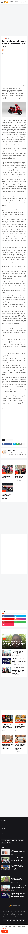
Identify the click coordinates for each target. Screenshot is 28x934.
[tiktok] (8, 624)
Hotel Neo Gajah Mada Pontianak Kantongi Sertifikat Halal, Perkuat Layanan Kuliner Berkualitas (20, 747)
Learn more (3, 928)
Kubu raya (14, 840)
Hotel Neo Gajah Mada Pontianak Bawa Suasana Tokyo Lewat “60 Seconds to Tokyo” (7, 727)
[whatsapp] (20, 622)
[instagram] (20, 619)
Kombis (3, 825)
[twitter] (20, 616)
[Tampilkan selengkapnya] (23, 444)
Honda (8, 38)
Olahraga (3, 830)
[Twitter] (14, 444)
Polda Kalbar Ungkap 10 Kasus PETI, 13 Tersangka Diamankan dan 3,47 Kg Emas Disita (18, 859)
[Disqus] (14, 554)
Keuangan (7, 840)
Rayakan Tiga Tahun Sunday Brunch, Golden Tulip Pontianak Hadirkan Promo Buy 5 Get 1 (20, 727)
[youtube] (8, 619)
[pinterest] (8, 622)
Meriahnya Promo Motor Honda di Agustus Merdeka (7, 476)
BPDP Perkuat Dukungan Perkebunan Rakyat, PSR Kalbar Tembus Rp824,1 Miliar (18, 867)
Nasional (3, 828)
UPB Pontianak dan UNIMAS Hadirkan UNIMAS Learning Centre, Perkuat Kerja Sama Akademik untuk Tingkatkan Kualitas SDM (18, 670)
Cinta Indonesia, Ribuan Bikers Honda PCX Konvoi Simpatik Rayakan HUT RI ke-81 (20, 477)
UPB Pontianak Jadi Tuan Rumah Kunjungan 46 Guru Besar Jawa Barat (18, 652)
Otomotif (11, 440)
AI (2, 840)
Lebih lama (24, 576)
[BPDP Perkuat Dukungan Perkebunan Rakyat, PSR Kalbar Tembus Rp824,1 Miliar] (5, 867)
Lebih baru (4, 576)
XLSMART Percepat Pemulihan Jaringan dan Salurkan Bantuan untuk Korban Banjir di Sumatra (19, 660)
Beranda (4, 38)
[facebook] (8, 616)
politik (8, 842)
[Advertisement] (14, 20)
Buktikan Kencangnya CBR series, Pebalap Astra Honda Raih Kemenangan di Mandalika (7, 495)
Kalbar (2, 823)
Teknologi (3, 833)
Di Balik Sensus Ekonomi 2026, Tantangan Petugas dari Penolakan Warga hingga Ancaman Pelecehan (18, 879)
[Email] (20, 444)
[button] (2, 2)
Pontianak (21, 840)
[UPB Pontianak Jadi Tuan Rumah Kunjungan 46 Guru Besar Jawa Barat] (6, 653)
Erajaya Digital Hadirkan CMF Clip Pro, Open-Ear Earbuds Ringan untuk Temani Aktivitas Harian (18, 851)
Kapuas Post (11, 450)
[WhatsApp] (17, 444)
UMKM (3, 842)
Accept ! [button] (4, 931)
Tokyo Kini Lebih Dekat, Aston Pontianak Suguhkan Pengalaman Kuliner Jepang (7, 746)
